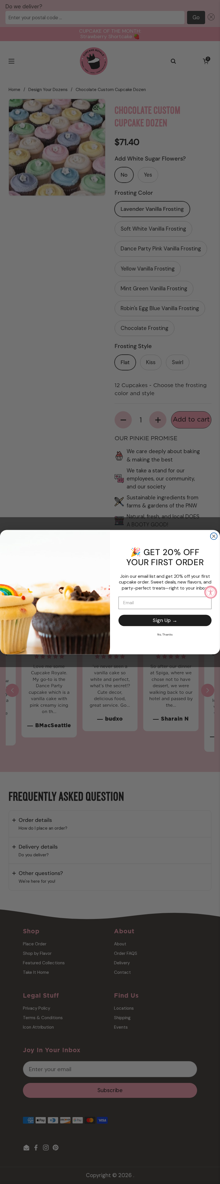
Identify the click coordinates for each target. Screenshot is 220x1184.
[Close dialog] (214, 536)
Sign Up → (165, 620)
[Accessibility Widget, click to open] (210, 592)
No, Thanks (164, 634)
